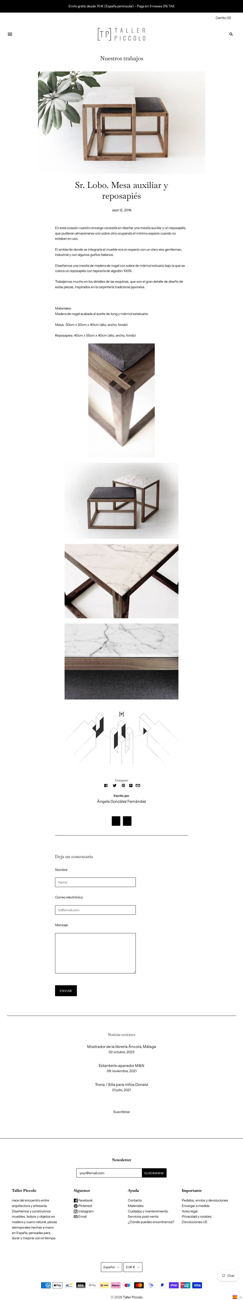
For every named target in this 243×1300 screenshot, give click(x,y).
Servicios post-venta (143, 1216)
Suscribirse (121, 1112)
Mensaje (61, 925)
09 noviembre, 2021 (121, 1071)
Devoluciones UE (194, 1222)
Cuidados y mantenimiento (148, 1211)
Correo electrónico (69, 897)
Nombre (61, 870)
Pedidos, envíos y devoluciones (205, 1200)
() (223, 18)
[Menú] (10, 34)
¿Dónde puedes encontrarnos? (151, 1222)
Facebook (85, 1200)
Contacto (135, 1200)
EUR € (130, 1267)
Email (82, 1216)
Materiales (136, 1206)
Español (109, 1267)
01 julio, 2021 (121, 1090)
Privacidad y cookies (196, 1216)
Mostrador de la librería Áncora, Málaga (121, 1046)
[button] (237, 1297)
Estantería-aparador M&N (121, 1065)
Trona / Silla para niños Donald (121, 1084)
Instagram (85, 1211)
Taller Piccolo (132, 1297)
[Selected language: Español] (237, 1297)
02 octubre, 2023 (121, 1052)
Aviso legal (189, 1211)
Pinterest (85, 1206)
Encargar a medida (195, 1206)
